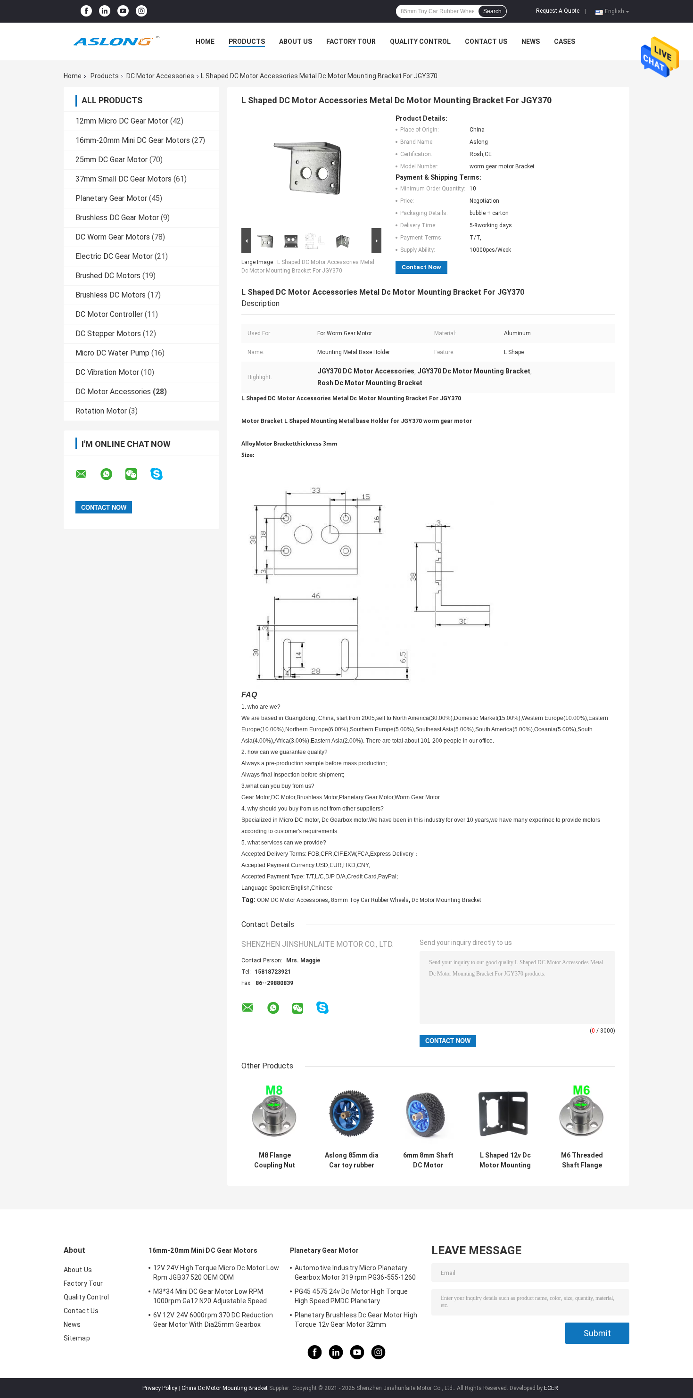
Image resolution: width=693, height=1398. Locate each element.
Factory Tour (351, 41)
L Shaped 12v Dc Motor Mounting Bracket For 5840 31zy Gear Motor (505, 1160)
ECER (551, 1388)
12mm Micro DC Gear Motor (121, 120)
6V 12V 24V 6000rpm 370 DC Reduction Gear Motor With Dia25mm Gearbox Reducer (213, 1321)
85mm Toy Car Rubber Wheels (370, 900)
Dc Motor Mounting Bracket (446, 900)
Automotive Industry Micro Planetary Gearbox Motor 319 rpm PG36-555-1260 (355, 1272)
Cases (564, 41)
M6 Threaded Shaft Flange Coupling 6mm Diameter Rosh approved (582, 1160)
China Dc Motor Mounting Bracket (225, 1388)
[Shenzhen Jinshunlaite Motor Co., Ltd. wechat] (137, 474)
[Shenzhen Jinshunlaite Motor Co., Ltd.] (115, 41)
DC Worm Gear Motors (112, 236)
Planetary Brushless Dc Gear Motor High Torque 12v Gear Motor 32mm (356, 1319)
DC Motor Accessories (160, 76)
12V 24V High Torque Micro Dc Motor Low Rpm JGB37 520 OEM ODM (216, 1272)
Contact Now (421, 267)
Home (205, 41)
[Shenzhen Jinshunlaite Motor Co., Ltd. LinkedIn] (104, 11)
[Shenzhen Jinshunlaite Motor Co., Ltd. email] (87, 474)
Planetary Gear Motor (111, 198)
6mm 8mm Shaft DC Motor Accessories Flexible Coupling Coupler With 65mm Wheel (428, 1160)
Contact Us (486, 41)
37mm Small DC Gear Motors (123, 178)
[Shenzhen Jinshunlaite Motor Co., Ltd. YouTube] (123, 11)
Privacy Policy (159, 1388)
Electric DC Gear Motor (114, 256)
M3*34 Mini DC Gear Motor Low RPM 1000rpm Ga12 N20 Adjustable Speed (210, 1296)
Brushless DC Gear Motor (117, 217)
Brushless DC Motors (110, 294)
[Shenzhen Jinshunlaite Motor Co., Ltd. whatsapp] (112, 474)
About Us (295, 41)
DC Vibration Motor (107, 372)
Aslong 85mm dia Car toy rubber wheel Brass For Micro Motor (352, 1160)
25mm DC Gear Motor (111, 159)
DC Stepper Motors (108, 333)
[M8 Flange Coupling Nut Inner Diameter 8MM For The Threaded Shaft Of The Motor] (274, 1113)
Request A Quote (557, 11)
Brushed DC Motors (107, 275)
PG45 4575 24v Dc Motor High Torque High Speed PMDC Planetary (351, 1296)
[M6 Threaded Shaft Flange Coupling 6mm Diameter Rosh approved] (582, 1113)
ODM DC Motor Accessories (292, 900)
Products (247, 41)
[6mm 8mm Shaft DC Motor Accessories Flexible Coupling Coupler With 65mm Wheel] (428, 1113)
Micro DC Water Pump (112, 352)
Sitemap (77, 1338)
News (530, 41)
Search (492, 11)
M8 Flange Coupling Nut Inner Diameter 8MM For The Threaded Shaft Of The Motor (275, 1160)
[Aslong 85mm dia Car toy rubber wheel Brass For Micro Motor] (351, 1113)
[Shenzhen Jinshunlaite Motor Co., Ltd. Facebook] (86, 11)
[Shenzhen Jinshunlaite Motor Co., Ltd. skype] (162, 474)
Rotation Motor (101, 410)
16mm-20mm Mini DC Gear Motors (132, 140)
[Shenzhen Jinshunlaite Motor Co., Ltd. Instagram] (141, 11)
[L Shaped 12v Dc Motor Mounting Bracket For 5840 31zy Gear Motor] (505, 1113)
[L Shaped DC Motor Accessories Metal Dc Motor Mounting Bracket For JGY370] (307, 170)
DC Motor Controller (109, 314)
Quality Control (420, 41)
